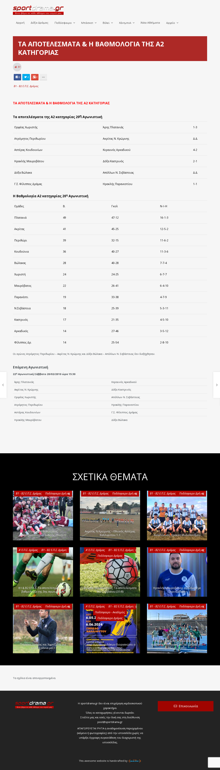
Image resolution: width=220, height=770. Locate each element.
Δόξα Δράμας (39, 23)
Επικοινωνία (188, 706)
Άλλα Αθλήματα (150, 23)
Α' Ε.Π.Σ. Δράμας (28, 550)
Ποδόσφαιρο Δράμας (57, 493)
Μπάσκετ (87, 23)
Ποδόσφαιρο (63, 23)
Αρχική (20, 23)
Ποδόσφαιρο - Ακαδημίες (110, 612)
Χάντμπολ (125, 23)
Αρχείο (170, 23)
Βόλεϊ (106, 23)
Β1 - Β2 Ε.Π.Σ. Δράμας (26, 86)
